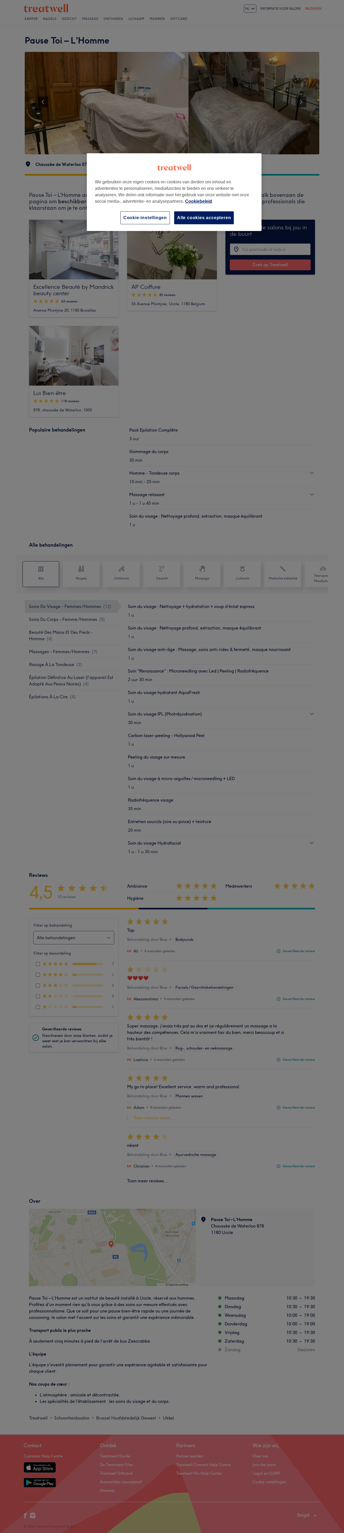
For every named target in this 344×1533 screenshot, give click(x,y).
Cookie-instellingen (145, 217)
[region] (174, 192)
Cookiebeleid (198, 201)
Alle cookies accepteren (204, 217)
